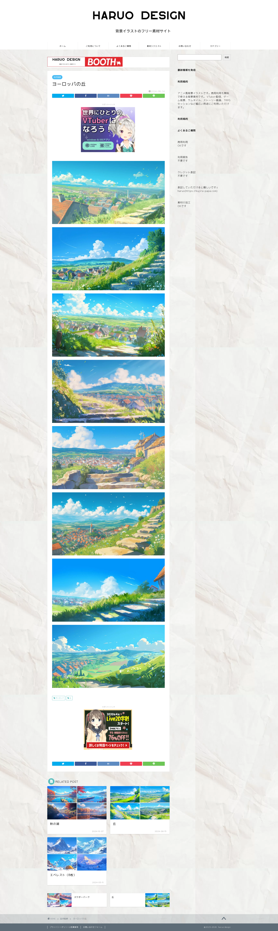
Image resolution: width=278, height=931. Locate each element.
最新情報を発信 (187, 70)
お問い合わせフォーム (92, 927)
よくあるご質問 (123, 46)
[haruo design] (139, 41)
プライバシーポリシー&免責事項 (64, 927)
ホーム (63, 46)
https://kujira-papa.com (201, 191)
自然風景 (57, 77)
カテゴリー (215, 46)
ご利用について (93, 46)
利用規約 (183, 119)
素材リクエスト (154, 46)
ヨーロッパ (59, 698)
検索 (227, 57)
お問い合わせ (185, 46)
